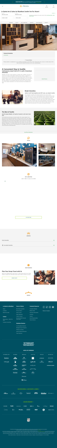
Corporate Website (33, 308)
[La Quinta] (24, 358)
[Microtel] (15, 365)
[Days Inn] (15, 358)
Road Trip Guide (6, 312)
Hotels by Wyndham (28, 350)
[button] (13, 2)
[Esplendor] (33, 362)
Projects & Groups (20, 329)
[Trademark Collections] (42, 362)
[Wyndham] (42, 358)
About (4, 308)
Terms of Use (18, 312)
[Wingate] (24, 362)
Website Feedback (46, 310)
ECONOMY (15, 354)
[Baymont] (24, 372)
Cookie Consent (19, 316)
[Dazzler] (33, 365)
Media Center (32, 310)
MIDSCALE (24, 354)
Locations (5, 310)
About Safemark (19, 314)
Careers (31, 316)
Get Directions (28, 217)
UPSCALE (42, 354)
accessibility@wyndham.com (41, 431)
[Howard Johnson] (15, 369)
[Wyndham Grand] (50, 365)
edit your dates (49, 15)
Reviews (46, 22)
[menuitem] (2, 6)
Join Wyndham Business (21, 325)
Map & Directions (24, 22)
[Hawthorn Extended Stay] (6, 358)
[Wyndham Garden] (24, 365)
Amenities (31, 22)
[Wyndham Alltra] (33, 372)
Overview (11, 22)
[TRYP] (33, 358)
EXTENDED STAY (6, 354)
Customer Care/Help (7, 322)
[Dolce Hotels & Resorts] (50, 362)
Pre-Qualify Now (38, 2)
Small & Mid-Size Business (21, 331)
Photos (17, 22)
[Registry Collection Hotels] (50, 358)
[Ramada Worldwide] (24, 376)
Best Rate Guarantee (20, 308)
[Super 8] (15, 362)
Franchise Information (34, 312)
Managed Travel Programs (21, 327)
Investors (31, 314)
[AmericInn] (24, 369)
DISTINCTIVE (50, 354)
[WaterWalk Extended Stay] (6, 362)
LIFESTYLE (33, 354)
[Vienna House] (33, 369)
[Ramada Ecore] (24, 380)
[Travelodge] (15, 372)
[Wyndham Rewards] (28, 344)
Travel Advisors (19, 333)
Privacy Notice (19, 310)
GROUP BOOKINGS (39, 22)
